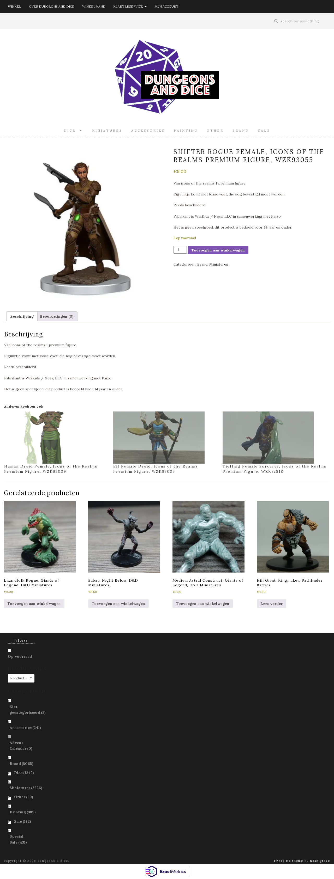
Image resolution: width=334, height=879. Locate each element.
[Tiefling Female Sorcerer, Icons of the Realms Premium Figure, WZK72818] (274, 437)
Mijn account (166, 6)
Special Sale (18, 839)
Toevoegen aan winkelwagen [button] (34, 603)
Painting (186, 130)
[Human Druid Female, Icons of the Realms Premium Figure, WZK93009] (56, 437)
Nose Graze (320, 861)
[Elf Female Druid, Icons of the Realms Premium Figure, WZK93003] (165, 437)
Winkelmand (93, 6)
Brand (240, 130)
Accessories (148, 130)
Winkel (14, 6)
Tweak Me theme (288, 861)
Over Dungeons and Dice (51, 6)
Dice (72, 130)
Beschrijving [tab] (22, 316)
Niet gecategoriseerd (28, 709)
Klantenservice (129, 6)
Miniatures (107, 130)
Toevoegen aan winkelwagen (218, 250)
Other (215, 130)
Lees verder (271, 603)
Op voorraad (20, 656)
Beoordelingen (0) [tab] (57, 316)
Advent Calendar (21, 745)
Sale (264, 130)
